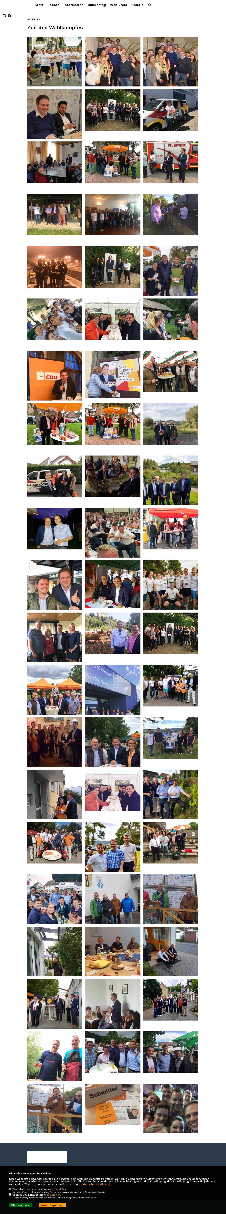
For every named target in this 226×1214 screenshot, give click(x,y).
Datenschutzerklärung (95, 1184)
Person (53, 4)
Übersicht (58, 1189)
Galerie (137, 4)
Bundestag (97, 4)
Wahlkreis (118, 4)
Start (39, 4)
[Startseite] (47, 1157)
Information (74, 4)
